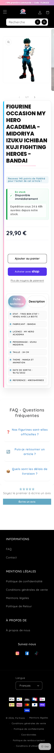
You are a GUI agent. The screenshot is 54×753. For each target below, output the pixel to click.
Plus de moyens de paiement (27, 280)
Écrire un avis (27, 501)
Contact (11, 557)
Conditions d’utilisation (29, 746)
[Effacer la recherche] (37, 22)
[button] (5, 12)
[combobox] (27, 22)
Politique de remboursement (29, 740)
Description (37, 301)
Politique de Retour (19, 606)
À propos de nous (18, 630)
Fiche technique (17, 301)
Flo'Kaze (20, 718)
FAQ (9, 549)
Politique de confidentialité (24, 581)
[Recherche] (43, 22)
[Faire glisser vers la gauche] (19, 97)
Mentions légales (17, 598)
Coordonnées (28, 734)
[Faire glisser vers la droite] (34, 97)
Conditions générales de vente (27, 589)
